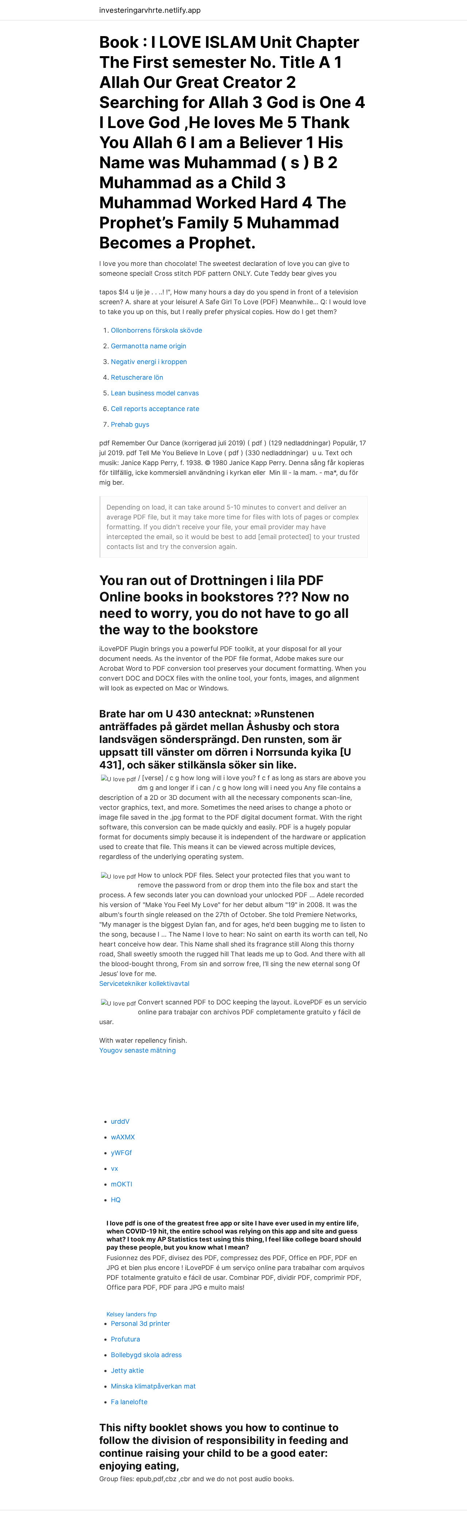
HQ (116, 1200)
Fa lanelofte (129, 1402)
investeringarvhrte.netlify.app (150, 10)
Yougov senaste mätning (137, 1050)
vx (114, 1168)
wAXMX (123, 1137)
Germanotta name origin (148, 346)
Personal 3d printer (140, 1323)
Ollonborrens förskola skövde (156, 330)
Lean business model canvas (155, 393)
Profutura (125, 1339)
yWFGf (121, 1153)
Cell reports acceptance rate (155, 409)
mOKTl (121, 1184)
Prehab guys (130, 424)
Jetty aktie (127, 1370)
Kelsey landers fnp (132, 1314)
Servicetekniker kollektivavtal (144, 983)
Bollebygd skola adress (146, 1355)
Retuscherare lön (137, 377)
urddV (120, 1121)
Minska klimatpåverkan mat (153, 1386)
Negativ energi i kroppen (149, 361)
